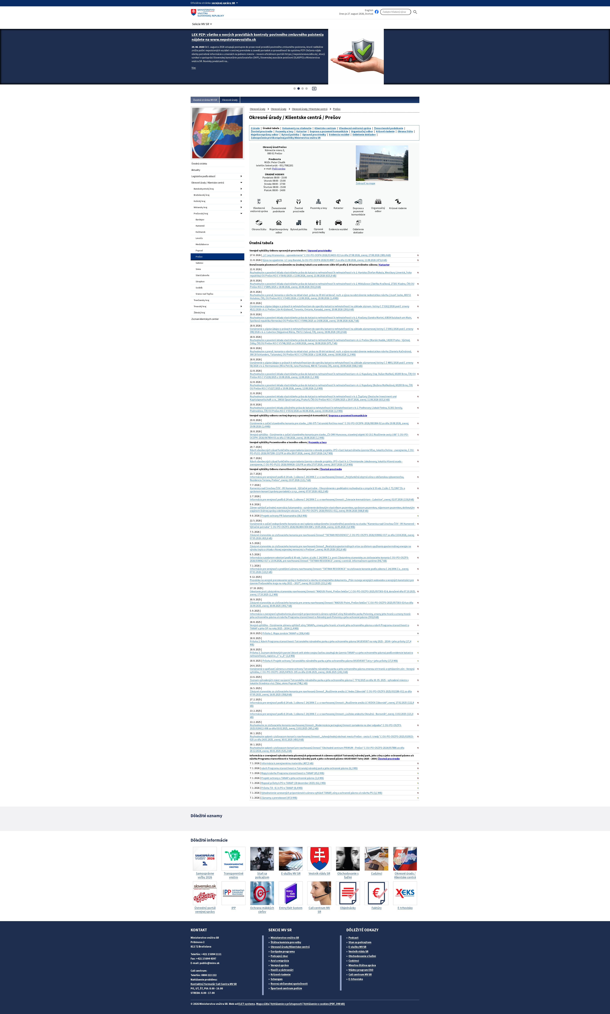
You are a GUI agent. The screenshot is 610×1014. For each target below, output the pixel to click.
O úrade (255, 128)
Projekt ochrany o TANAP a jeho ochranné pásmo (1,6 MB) (292, 778)
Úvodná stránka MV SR (205, 99)
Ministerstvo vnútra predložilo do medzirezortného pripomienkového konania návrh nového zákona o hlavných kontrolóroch (258, 37)
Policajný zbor (279, 956)
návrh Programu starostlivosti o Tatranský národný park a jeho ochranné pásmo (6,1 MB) (309, 768)
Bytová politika (290, 134)
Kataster (301, 131)
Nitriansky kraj (200, 207)
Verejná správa (280, 965)
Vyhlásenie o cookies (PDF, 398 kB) (324, 1004)
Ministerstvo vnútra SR (285, 937)
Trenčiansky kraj (201, 300)
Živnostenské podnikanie (388, 128)
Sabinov (199, 262)
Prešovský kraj (201, 213)
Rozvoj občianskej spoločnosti (289, 983)
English (369, 10)
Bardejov (200, 219)
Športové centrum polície (286, 988)
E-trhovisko (356, 979)
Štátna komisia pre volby (286, 942)
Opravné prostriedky (314, 134)
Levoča (199, 238)
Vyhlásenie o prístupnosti (286, 1004)
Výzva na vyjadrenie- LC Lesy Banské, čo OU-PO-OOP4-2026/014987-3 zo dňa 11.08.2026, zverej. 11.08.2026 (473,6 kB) (324, 260)
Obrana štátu (405, 131)
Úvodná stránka (199, 163)
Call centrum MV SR (360, 974)
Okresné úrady (229, 99)
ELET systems (246, 1004)
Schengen (277, 979)
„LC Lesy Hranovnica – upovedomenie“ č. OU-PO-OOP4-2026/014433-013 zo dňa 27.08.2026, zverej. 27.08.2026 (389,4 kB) (326, 255)
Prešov (199, 256)
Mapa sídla (262, 1004)
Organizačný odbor (362, 131)
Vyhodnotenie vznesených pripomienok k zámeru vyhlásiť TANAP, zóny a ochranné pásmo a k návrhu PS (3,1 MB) (321, 792)
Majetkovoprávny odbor (264, 134)
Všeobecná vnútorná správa (355, 128)
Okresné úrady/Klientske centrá (290, 947)
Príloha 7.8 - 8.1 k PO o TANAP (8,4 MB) (282, 787)
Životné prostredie (261, 131)
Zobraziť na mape (365, 183)
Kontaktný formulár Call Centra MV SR (214, 984)
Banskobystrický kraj (204, 188)
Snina (198, 269)
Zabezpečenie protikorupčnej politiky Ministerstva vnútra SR (286, 137)
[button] (203, 23)
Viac (194, 67)
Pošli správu (278, 168)
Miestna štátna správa (362, 965)
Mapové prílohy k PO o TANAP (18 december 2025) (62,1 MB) (293, 782)
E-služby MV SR (357, 947)
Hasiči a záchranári (282, 970)
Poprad (199, 250)
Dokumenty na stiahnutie (297, 128)
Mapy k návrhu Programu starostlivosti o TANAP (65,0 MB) (292, 773)
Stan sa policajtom (360, 942)
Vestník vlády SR (358, 951)
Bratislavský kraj (201, 194)
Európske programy (283, 951)
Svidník (199, 287)
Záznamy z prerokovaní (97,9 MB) (279, 797)
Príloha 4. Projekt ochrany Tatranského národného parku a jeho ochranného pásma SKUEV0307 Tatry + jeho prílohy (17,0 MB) (330, 660)
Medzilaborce (202, 244)
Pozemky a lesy (284, 131)
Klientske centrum (325, 128)
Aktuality (195, 169)
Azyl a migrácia (280, 960)
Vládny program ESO (361, 970)
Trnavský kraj (200, 306)
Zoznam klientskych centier (205, 318)
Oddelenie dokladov (364, 134)
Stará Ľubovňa (202, 275)
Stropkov (200, 281)
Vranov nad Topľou (204, 293)
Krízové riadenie (385, 131)
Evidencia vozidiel (339, 134)
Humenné (200, 225)
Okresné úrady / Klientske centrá (207, 182)
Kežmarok (200, 231)
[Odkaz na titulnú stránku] (208, 11)
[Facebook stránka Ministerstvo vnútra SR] (377, 12)
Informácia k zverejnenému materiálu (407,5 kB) (287, 763)
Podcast (354, 937)
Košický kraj (199, 201)
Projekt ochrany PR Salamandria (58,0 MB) (284, 515)
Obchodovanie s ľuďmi (362, 956)
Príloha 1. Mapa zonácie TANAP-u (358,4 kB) (285, 633)
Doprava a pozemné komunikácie (329, 131)
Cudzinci (354, 960)
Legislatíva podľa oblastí (203, 176)
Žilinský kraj (199, 312)
